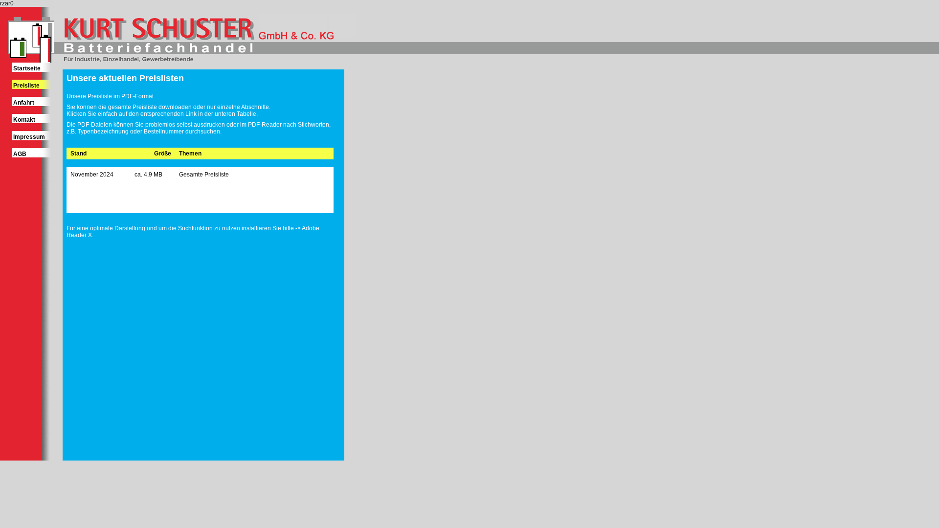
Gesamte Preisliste (204, 174)
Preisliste (26, 85)
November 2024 (91, 174)
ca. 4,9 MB (148, 174)
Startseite (27, 68)
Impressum (29, 136)
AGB (19, 154)
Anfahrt (23, 102)
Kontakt (24, 119)
